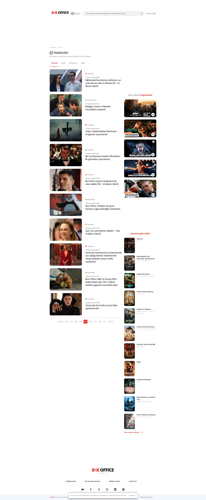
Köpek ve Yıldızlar (144, 309)
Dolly (139, 362)
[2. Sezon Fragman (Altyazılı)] (140, 188)
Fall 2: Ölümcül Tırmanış (146, 415)
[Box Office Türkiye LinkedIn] (115, 489)
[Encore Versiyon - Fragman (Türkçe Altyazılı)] (140, 108)
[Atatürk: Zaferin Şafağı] (129, 351)
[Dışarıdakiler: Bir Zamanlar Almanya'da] (129, 263)
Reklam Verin (114, 481)
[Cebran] (129, 245)
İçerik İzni (133, 481)
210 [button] (99, 322)
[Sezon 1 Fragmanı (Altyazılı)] (140, 128)
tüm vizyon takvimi (132, 432)
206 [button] (80, 322)
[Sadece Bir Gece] (129, 280)
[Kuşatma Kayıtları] (129, 386)
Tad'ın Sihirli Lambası (145, 292)
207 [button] (85, 322)
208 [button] (90, 322)
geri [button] (61, 322)
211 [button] (104, 322)
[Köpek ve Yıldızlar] (129, 316)
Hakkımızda (71, 481)
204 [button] (71, 322)
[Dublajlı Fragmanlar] (140, 168)
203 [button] (66, 322)
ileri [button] (110, 322)
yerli (63, 63)
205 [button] (76, 322)
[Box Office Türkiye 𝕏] (99, 489)
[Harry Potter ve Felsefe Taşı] (129, 403)
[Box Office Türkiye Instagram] (107, 489)
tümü (54, 63)
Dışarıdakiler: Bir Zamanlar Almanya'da (145, 257)
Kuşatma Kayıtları (144, 379)
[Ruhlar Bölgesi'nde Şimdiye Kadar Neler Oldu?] (140, 148)
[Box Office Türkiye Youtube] (82, 489)
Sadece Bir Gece (143, 274)
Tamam (132, 495)
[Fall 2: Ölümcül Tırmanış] (129, 421)
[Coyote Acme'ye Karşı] (129, 333)
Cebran (140, 239)
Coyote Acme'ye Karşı (145, 327)
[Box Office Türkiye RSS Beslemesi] (123, 489)
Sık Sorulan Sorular (92, 481)
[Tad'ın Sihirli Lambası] (129, 298)
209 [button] (95, 322)
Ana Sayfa (53, 47)
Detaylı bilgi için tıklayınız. (118, 495)
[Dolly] (129, 368)
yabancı (73, 63)
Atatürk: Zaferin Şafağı (146, 344)
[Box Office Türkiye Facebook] (90, 489)
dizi (83, 63)
